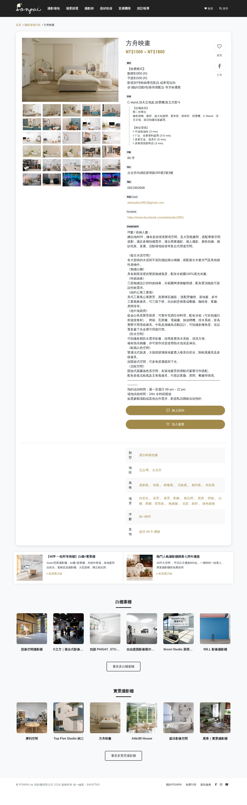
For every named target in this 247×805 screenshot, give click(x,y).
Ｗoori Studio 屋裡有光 (179, 649)
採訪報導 (140, 8)
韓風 (156, 485)
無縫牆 (173, 503)
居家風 (143, 485)
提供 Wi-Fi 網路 (149, 531)
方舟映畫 (105, 738)
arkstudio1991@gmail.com (145, 202)
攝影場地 (50, 8)
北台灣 (143, 470)
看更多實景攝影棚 (123, 755)
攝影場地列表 (32, 24)
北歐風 (182, 485)
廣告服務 (206, 784)
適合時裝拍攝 (148, 455)
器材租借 (103, 8)
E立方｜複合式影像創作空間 (72, 649)
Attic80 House (142, 738)
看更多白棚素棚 (123, 666)
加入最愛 (177, 424)
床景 (156, 498)
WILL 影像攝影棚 (215, 649)
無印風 (196, 485)
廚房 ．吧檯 (206, 498)
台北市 (157, 470)
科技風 (210, 485)
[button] (224, 8)
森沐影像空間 (178, 738)
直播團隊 (121, 8)
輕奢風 (168, 485)
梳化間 (188, 498)
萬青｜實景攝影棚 (215, 738)
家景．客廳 (171, 498)
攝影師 (87, 8)
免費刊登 (191, 784)
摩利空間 (32, 738)
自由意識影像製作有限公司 (145, 649)
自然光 (143, 498)
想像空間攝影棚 (32, 649)
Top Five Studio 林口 (69, 738)
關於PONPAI (174, 784)
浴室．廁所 (190, 503)
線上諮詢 (177, 410)
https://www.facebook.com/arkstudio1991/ (155, 217)
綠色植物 (208, 503)
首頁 (18, 24)
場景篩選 (69, 8)
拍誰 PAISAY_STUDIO (106, 649)
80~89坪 (145, 516)
